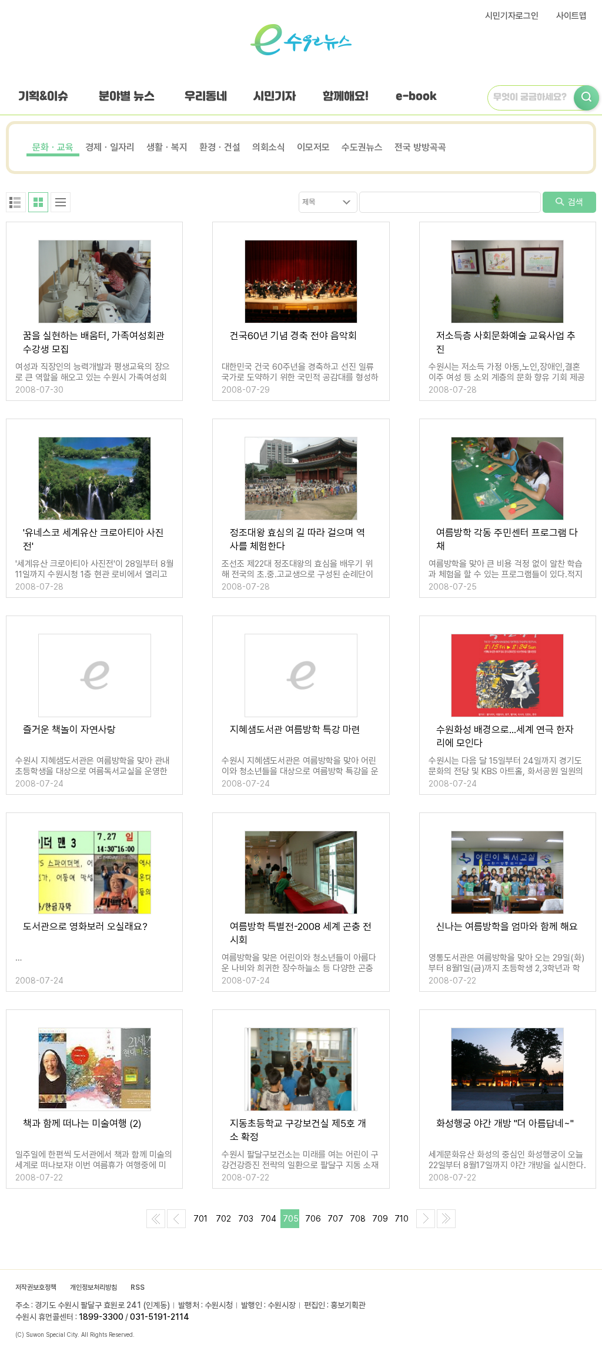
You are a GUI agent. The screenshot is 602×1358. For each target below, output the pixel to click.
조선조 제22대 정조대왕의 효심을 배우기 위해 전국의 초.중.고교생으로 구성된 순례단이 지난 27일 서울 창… (297, 574)
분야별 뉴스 (127, 97)
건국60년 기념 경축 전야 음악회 (293, 336)
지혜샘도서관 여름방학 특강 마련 (295, 729)
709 (380, 1218)
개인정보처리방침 (93, 1287)
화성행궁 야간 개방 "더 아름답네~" (505, 1123)
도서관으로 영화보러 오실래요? (85, 926)
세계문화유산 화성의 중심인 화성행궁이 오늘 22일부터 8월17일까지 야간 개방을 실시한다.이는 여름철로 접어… (507, 1165)
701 (200, 1218)
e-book (416, 97)
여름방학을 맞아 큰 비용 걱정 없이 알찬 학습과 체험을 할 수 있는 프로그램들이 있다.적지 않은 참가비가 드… (506, 574)
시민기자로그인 (512, 16)
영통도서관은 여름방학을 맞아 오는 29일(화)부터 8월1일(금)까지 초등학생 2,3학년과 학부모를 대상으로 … (506, 968)
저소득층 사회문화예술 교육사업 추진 (506, 342)
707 (335, 1218)
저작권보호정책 (35, 1287)
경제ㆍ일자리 (110, 147)
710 (401, 1218)
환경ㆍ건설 (219, 147)
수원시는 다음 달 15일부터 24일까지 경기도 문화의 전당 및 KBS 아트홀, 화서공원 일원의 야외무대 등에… (506, 771)
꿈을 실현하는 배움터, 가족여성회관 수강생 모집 (94, 342)
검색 (574, 202)
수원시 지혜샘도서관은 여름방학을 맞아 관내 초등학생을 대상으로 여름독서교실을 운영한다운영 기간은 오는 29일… (92, 771)
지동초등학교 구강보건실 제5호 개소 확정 (298, 1130)
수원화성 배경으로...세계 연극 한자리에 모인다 (505, 736)
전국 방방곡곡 (420, 147)
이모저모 (313, 147)
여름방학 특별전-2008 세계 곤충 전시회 (301, 933)
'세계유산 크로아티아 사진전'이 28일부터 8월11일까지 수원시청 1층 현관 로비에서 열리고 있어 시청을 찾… (94, 574)
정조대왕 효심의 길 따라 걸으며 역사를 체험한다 (297, 539)
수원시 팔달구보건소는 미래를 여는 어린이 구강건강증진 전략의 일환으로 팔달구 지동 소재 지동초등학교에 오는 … (300, 1165)
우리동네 (206, 97)
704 (268, 1218)
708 (358, 1218)
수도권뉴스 (362, 147)
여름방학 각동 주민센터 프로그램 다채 (507, 539)
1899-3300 (101, 1317)
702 (223, 1218)
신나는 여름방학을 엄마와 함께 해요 (507, 926)
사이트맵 (571, 16)
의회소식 (268, 147)
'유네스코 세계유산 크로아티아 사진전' (93, 539)
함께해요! (346, 97)
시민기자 (274, 97)
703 (245, 1218)
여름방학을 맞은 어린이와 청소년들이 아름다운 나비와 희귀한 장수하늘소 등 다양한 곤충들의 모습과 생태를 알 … (299, 968)
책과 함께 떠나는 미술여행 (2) (82, 1123)
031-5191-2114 (159, 1317)
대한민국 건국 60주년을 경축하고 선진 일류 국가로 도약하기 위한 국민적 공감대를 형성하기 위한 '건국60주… (300, 377)
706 (313, 1218)
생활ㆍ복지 (167, 147)
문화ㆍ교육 (52, 147)
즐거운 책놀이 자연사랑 (69, 729)
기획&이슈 (43, 97)
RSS (138, 1287)
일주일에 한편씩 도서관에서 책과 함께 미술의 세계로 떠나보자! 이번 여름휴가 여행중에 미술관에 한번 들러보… (93, 1165)
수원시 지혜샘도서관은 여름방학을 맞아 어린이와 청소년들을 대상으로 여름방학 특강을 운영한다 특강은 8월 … (300, 771)
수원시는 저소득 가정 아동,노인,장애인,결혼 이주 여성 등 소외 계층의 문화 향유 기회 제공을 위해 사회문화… (507, 377)
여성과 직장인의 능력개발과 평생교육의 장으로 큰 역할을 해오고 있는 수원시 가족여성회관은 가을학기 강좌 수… (92, 377)
